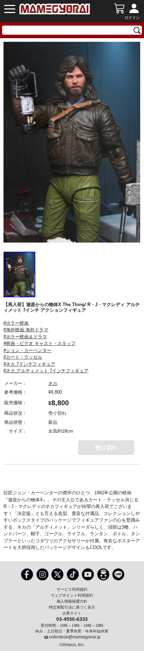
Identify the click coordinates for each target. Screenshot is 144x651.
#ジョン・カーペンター (27, 350)
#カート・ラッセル (22, 357)
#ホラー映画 (16, 323)
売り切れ (106, 447)
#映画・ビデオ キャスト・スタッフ (39, 343)
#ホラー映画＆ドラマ (25, 336)
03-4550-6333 (72, 619)
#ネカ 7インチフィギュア (29, 364)
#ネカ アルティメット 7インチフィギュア (45, 370)
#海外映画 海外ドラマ (25, 329)
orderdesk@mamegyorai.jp (75, 637)
